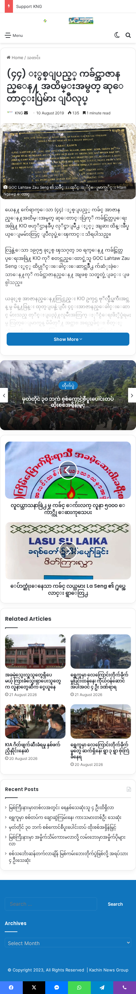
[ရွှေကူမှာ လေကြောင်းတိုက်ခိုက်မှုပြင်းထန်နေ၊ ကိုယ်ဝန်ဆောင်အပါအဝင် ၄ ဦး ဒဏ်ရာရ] (101, 651)
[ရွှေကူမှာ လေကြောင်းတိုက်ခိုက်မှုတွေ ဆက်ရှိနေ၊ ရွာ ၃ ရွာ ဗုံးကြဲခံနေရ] (101, 721)
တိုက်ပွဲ (47, 385)
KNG (19, 113)
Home (16, 57)
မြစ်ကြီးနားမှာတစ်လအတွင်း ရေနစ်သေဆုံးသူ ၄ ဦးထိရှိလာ (61, 807)
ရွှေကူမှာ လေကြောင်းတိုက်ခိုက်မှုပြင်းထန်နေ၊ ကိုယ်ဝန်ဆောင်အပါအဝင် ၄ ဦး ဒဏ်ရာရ (99, 681)
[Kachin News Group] (68, 20)
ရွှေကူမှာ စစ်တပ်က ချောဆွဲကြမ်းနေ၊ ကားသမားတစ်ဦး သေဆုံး (65, 817)
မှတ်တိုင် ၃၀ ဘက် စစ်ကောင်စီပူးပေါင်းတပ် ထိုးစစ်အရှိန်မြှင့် (47, 402)
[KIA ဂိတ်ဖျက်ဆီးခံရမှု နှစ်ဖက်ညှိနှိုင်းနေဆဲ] (35, 721)
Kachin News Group (108, 969)
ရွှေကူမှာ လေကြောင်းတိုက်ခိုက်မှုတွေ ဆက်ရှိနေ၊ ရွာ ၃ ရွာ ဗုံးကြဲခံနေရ (100, 750)
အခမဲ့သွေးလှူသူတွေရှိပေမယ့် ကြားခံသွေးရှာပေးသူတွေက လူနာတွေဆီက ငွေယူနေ (33, 681)
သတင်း (33, 57)
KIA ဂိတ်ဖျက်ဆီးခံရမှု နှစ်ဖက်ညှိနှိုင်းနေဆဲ (32, 747)
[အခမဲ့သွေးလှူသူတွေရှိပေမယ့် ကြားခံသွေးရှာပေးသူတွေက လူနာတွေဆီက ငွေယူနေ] (35, 651)
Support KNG (29, 6)
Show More (66, 339)
